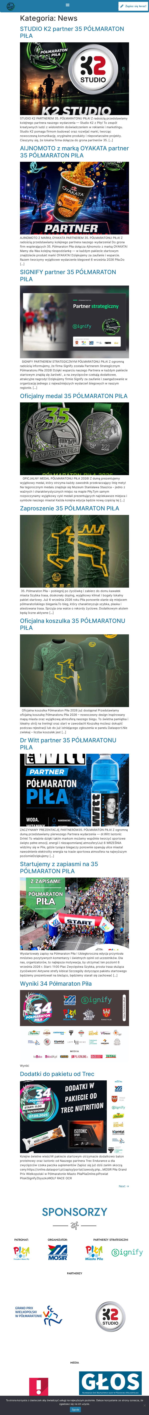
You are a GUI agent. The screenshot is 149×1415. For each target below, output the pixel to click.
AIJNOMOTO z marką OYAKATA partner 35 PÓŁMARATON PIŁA (74, 152)
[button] (68, 5)
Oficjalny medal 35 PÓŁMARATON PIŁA (74, 396)
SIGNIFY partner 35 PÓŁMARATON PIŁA (68, 275)
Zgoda (75, 1409)
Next (124, 1186)
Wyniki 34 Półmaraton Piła (56, 983)
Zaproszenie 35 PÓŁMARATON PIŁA (69, 508)
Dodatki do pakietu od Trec (57, 1073)
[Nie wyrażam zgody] (144, 1405)
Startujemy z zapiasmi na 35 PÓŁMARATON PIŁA (59, 867)
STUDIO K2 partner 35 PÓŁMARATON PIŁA (72, 32)
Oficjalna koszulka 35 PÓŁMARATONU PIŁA (72, 624)
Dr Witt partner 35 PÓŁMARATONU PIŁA (68, 744)
